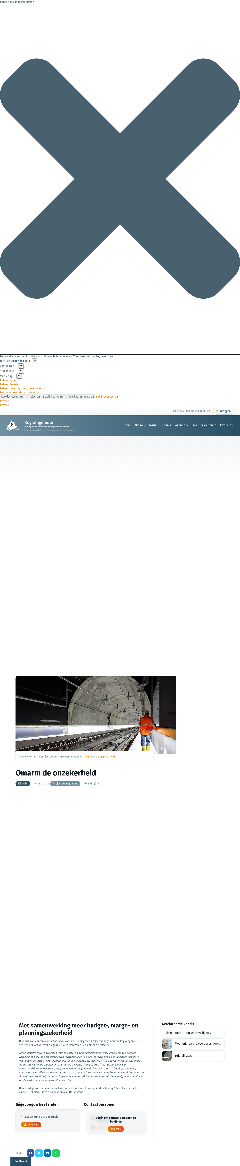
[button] (120, 179)
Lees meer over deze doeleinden (20, 392)
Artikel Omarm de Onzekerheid (39, 1116)
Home (126, 425)
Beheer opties (8, 380)
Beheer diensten (10, 384)
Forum (153, 425)
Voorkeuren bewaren (81, 396)
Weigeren (34, 396)
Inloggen (116, 1129)
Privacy (4, 401)
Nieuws (140, 425)
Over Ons (226, 425)
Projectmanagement (65, 783)
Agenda (180, 425)
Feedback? (20, 1161)
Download (33, 1124)
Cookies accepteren (13, 396)
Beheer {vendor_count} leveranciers (22, 388)
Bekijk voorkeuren (54, 396)
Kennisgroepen (202, 425)
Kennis (166, 425)
